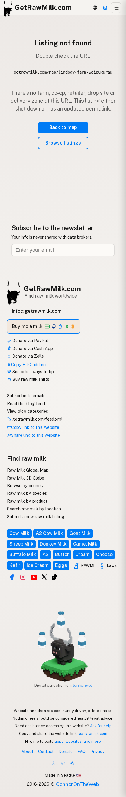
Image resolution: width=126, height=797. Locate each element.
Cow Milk (19, 533)
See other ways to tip (32, 371)
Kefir (14, 565)
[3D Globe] (95, 7)
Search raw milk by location (34, 508)
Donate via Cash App (32, 348)
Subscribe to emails (26, 395)
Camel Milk (85, 544)
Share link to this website (35, 435)
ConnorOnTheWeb (77, 784)
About (27, 751)
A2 (45, 554)
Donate (66, 751)
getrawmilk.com (93, 733)
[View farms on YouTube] (34, 577)
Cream (82, 554)
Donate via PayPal (29, 340)
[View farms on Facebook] (11, 577)
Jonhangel (82, 685)
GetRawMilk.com (52, 289)
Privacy (97, 751)
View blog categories (27, 411)
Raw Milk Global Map (28, 470)
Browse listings (63, 143)
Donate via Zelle (27, 356)
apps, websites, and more (78, 741)
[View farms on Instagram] (23, 577)
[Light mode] (72, 763)
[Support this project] (105, 7)
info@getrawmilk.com (37, 311)
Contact (46, 751)
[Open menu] (116, 7)
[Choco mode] (63, 763)
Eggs (61, 565)
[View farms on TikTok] (54, 577)
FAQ (81, 751)
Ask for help (101, 725)
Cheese (104, 554)
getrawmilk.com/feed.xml (36, 419)
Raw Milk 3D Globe (25, 477)
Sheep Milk (21, 544)
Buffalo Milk (22, 554)
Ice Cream (38, 565)
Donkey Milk (53, 544)
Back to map (63, 127)
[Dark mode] (53, 763)
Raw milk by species (27, 493)
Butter (62, 554)
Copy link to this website (35, 427)
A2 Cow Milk (49, 533)
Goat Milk (80, 533)
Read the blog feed (26, 403)
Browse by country (25, 485)
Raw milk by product (27, 501)
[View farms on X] (44, 576)
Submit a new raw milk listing (35, 516)
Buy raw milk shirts (30, 379)
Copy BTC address (29, 364)
